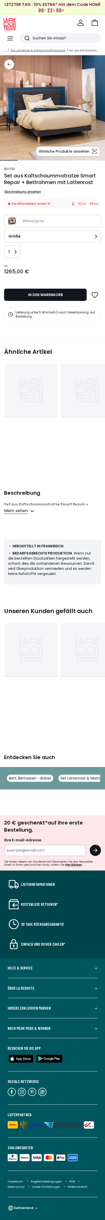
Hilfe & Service (20, 968)
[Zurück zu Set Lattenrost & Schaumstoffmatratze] (9, 64)
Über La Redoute (21, 988)
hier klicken (73, 865)
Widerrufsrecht (77, 1187)
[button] (95, 23)
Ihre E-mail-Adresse (22, 840)
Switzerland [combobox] (23, 1208)
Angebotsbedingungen (46, 1181)
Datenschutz (16, 1187)
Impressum (15, 1181)
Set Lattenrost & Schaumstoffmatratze (37, 50)
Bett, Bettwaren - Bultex (30, 778)
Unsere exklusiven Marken (29, 1008)
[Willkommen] (80, 23)
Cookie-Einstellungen (46, 1187)
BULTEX (9, 169)
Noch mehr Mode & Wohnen (29, 1028)
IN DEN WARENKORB (45, 294)
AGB (72, 1181)
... (5, 50)
